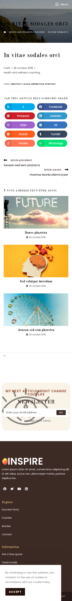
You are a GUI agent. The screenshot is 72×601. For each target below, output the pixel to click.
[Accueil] (5, 32)
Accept (15, 592)
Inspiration (37, 84)
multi (7, 68)
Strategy (50, 84)
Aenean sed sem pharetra (36, 330)
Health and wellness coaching (22, 72)
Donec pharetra (36, 232)
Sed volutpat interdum (36, 281)
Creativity (16, 84)
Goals (26, 84)
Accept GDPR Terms (38, 421)
